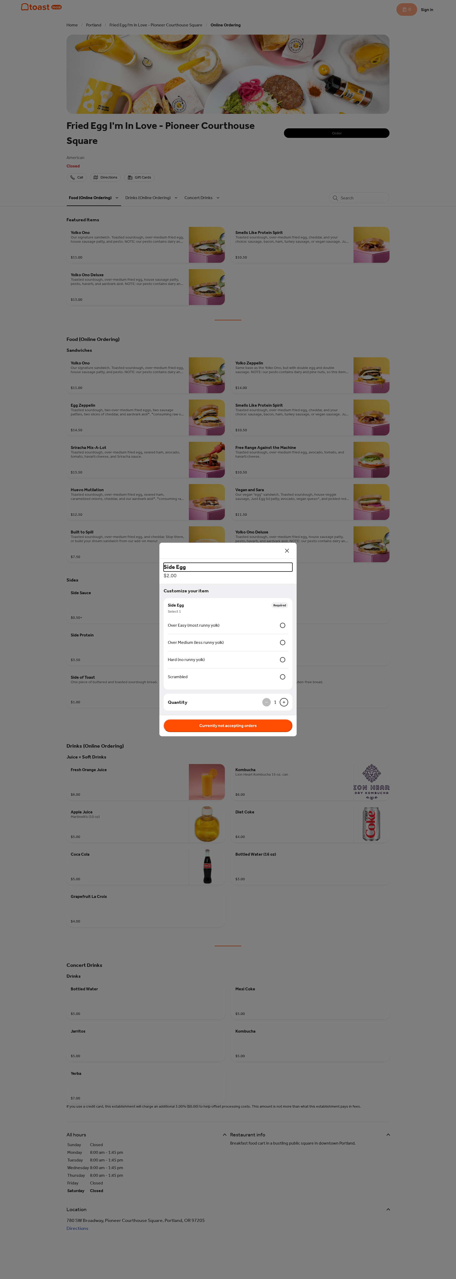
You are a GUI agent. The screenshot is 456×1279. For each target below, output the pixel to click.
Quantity (177, 702)
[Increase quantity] (284, 702)
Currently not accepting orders (228, 725)
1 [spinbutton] (275, 702)
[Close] (287, 550)
